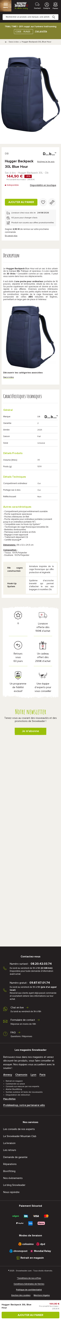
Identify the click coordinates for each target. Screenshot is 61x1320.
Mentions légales (42, 1295)
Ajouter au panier (21, 202)
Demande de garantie (15, 1157)
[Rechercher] (56, 14)
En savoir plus (11, 236)
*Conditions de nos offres (29, 1278)
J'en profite (41, 31)
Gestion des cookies (20, 1295)
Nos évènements (13, 1178)
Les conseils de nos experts (19, 1129)
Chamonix (21, 1074)
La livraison (9, 1143)
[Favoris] (43, 202)
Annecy (7, 1074)
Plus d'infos (9, 1099)
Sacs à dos (14, 42)
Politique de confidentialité (29, 1290)
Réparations (10, 1164)
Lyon (33, 1074)
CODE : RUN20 (22, 31)
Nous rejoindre (11, 1192)
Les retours (9, 1150)
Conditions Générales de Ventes (29, 1284)
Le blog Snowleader (14, 1185)
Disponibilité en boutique (43, 185)
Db (7, 153)
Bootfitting (9, 1171)
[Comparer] (52, 202)
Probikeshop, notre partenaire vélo (24, 1105)
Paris (42, 1074)
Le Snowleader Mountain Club (19, 1136)
